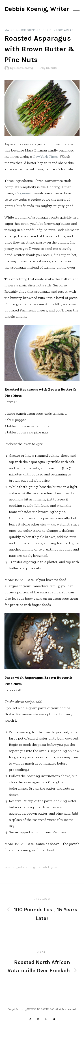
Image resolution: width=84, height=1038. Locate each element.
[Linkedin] (46, 1019)
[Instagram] (38, 1019)
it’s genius (23, 193)
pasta (20, 867)
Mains (9, 30)
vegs (33, 867)
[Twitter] (54, 1019)
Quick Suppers (29, 30)
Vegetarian (64, 30)
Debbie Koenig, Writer (36, 9)
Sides (47, 30)
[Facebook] (30, 1019)
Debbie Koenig (23, 68)
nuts (7, 867)
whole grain (50, 867)
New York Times (45, 156)
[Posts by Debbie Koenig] (7, 68)
